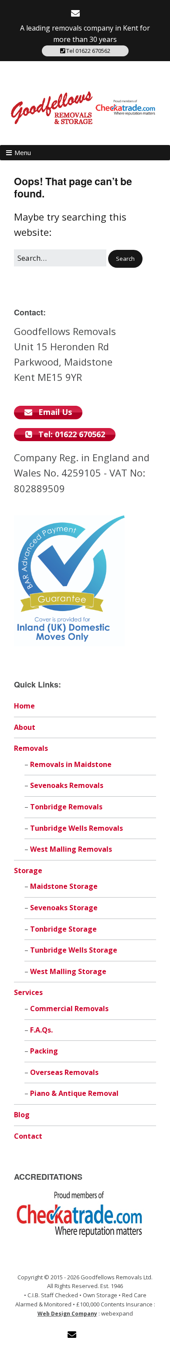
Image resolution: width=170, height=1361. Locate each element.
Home (24, 706)
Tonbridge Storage (63, 929)
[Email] (76, 13)
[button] (125, 259)
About (24, 727)
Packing (44, 1051)
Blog (22, 1114)
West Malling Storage (68, 971)
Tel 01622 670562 (87, 51)
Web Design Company (67, 1313)
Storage (28, 870)
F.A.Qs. (41, 1030)
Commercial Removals (69, 1008)
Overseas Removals (64, 1072)
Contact (28, 1136)
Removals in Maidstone (71, 764)
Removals (31, 748)
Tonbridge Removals (66, 807)
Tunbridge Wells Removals (76, 828)
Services (28, 992)
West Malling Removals (71, 849)
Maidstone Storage (64, 886)
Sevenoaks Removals (66, 785)
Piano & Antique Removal (74, 1093)
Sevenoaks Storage (64, 907)
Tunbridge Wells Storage (73, 950)
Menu (22, 152)
